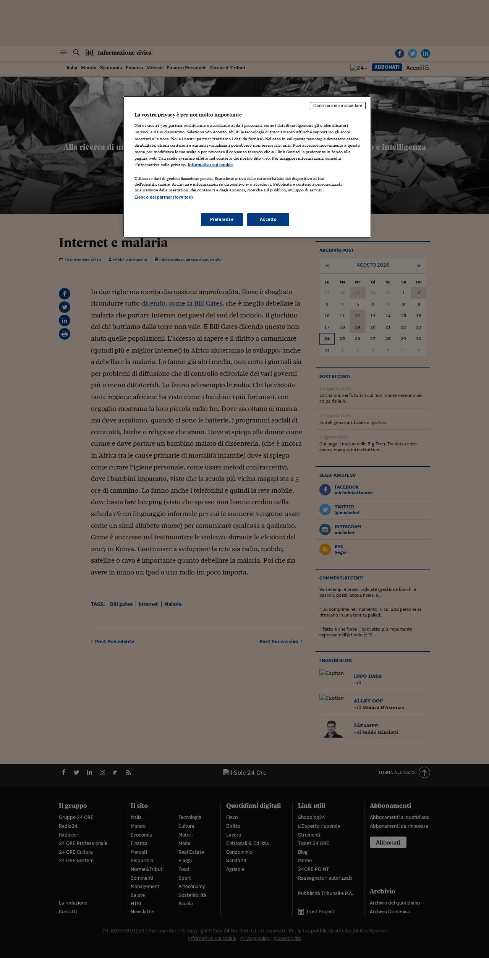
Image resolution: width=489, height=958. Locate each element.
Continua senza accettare (337, 105)
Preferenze (222, 219)
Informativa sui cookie (210, 164)
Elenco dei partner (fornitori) (163, 197)
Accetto (268, 219)
